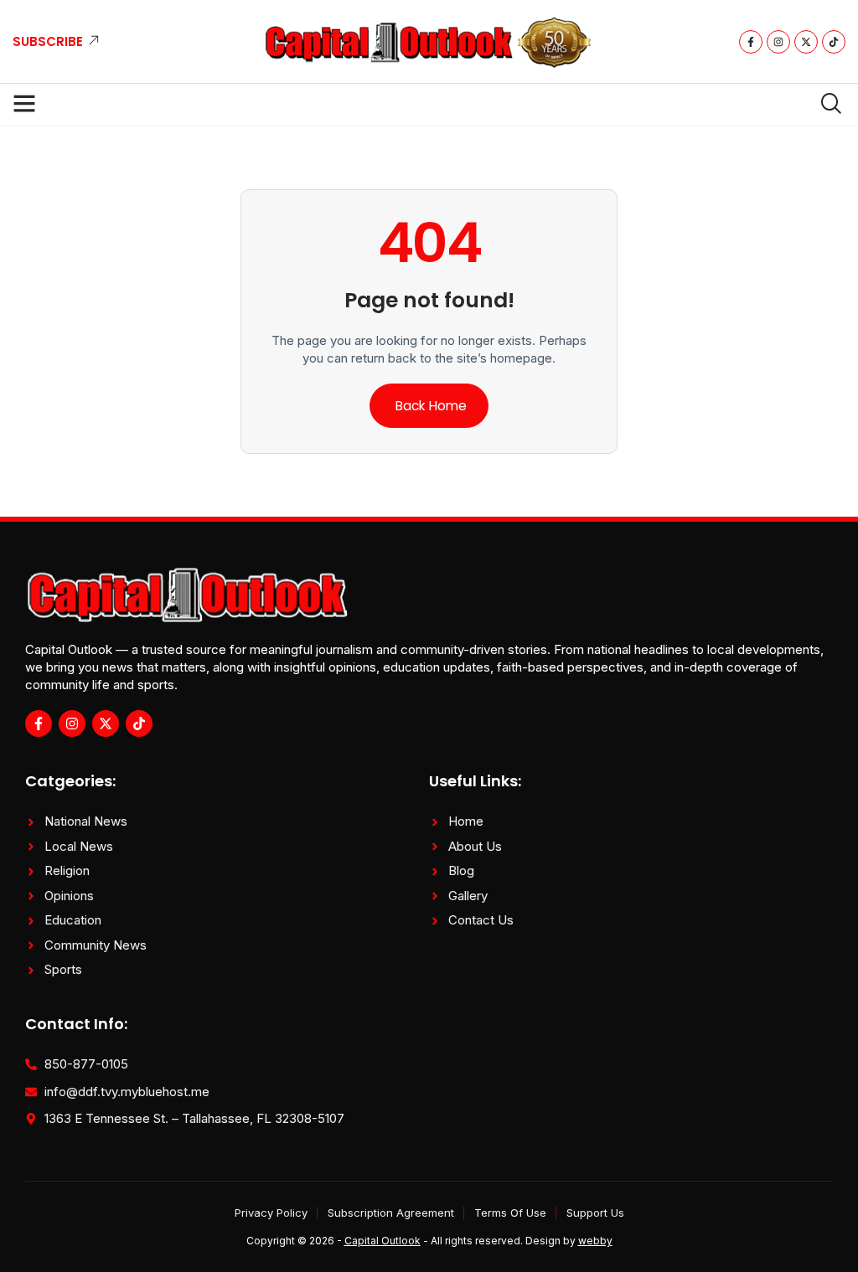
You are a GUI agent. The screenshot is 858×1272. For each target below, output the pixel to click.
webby (595, 1240)
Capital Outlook (382, 1240)
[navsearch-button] (824, 104)
